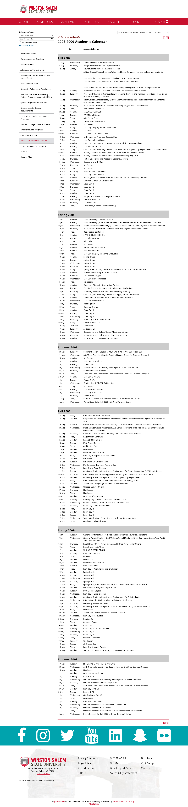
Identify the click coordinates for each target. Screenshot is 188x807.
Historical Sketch (27, 64)
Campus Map (26, 157)
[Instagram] (43, 736)
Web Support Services (122, 768)
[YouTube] (92, 736)
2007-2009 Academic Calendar (33, 140)
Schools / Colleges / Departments (35, 124)
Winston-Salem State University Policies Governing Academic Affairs (36, 95)
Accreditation (86, 768)
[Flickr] (164, 736)
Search (160, 22)
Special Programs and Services (33, 102)
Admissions (45, 22)
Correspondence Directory (32, 59)
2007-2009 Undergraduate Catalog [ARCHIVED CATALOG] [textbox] (139, 32)
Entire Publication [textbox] (26, 35)
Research (113, 22)
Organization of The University (33, 146)
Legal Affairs (85, 763)
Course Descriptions (29, 135)
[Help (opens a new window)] (167, 38)
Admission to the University (32, 70)
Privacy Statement (88, 758)
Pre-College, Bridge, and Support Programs (35, 117)
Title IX (82, 773)
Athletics (92, 22)
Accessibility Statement (123, 773)
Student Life (138, 22)
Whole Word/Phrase (29, 42)
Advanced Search (26, 45)
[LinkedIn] (115, 736)
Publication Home (28, 53)
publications (59, 801)
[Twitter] (67, 736)
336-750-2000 (43, 773)
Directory (146, 758)
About (23, 22)
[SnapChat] (139, 736)
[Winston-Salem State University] (38, 9)
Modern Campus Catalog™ (124, 801)
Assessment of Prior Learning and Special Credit (35, 76)
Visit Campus (148, 763)
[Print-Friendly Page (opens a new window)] (164, 38)
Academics (68, 22)
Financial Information (29, 83)
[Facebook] (21, 736)
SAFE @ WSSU (118, 758)
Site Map (115, 763)
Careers (145, 768)
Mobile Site (94, 804)
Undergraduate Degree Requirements (30, 109)
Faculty (23, 151)
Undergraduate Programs (31, 129)
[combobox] (143, 32)
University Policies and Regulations (35, 89)
